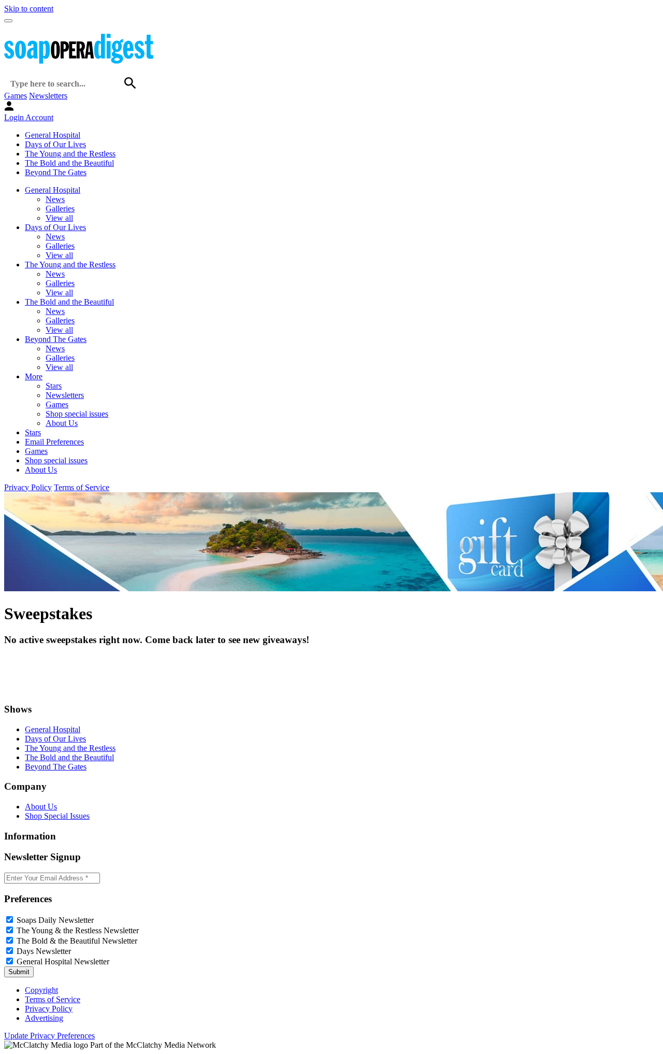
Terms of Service (81, 487)
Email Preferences (54, 441)
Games (15, 95)
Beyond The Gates (56, 172)
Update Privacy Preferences (49, 1035)
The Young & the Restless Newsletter (78, 930)
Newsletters (48, 95)
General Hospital (52, 135)
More (33, 376)
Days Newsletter (44, 951)
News (55, 199)
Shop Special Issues (57, 815)
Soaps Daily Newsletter (55, 920)
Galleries (60, 208)
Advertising (44, 1018)
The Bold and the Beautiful (69, 163)
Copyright (41, 990)
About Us (62, 423)
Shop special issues (77, 413)
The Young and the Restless (70, 153)
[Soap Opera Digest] (26, 689)
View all (59, 217)
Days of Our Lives (55, 144)
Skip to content (28, 8)
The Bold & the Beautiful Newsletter (77, 940)
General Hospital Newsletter (63, 961)
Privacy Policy (28, 487)
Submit (19, 972)
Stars (54, 385)
